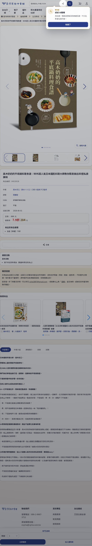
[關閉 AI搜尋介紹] (46, 273)
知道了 (68, 24)
